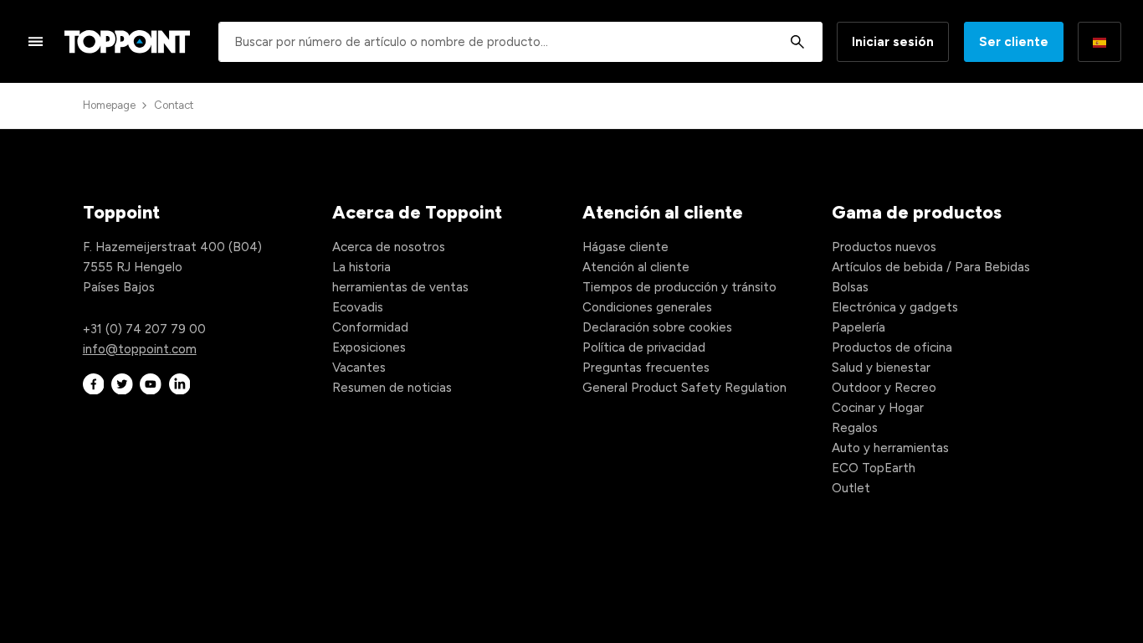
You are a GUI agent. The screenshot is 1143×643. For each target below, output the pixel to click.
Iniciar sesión (893, 41)
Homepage (109, 105)
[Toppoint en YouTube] (150, 383)
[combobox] (520, 42)
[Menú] (36, 41)
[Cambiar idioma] (1099, 42)
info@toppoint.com (140, 349)
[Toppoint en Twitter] (122, 383)
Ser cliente (1013, 41)
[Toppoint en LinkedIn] (180, 383)
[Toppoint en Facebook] (94, 383)
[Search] (797, 42)
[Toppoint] (127, 42)
